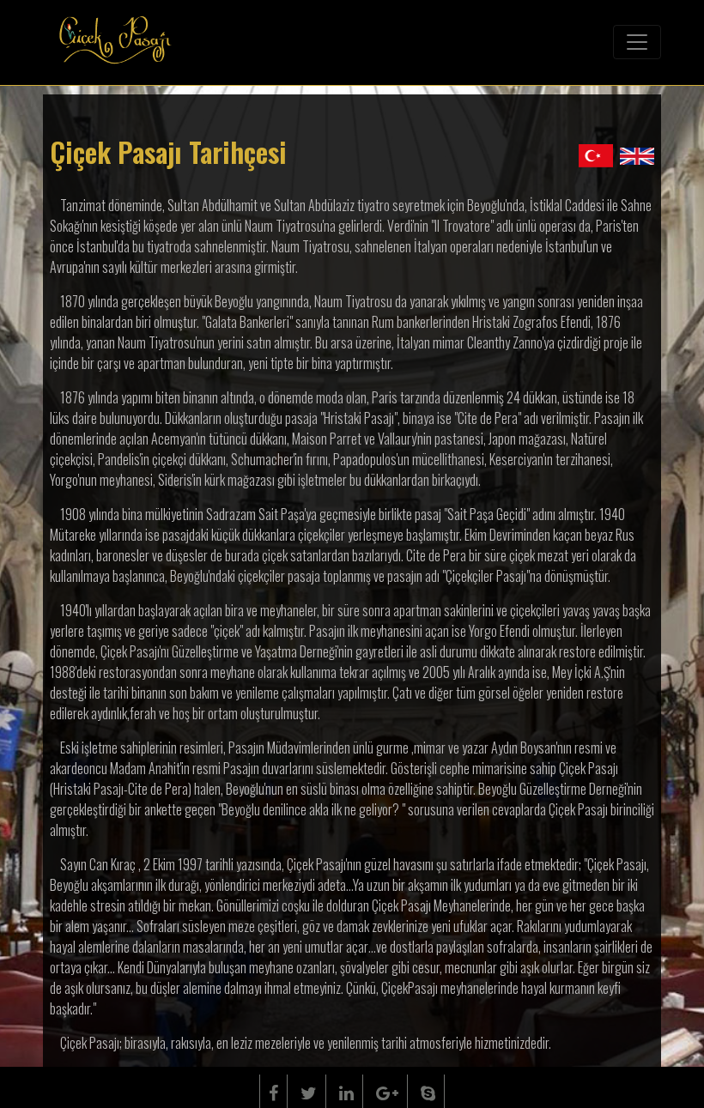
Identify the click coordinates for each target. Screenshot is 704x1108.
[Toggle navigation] (637, 42)
